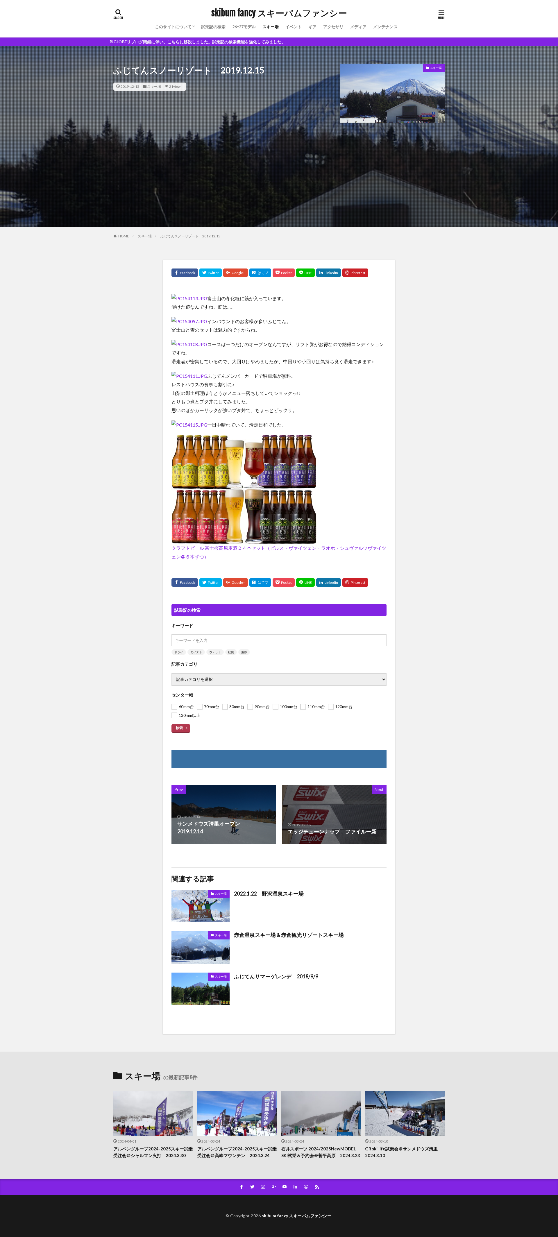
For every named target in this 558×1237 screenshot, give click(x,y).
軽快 (231, 652)
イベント (293, 26)
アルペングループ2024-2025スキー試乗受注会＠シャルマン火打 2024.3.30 (153, 1152)
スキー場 (270, 26)
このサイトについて (173, 26)
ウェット (215, 652)
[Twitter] (210, 272)
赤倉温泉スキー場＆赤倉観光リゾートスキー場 (289, 935)
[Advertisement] (279, 186)
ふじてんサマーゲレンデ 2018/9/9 (276, 976)
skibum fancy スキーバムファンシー (279, 13)
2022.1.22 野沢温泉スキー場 (269, 893)
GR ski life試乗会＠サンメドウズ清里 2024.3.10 (403, 1152)
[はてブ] (260, 272)
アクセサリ (333, 26)
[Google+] (235, 272)
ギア (312, 26)
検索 (179, 728)
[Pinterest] (355, 272)
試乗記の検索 (213, 26)
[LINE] (305, 272)
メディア (358, 26)
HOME (123, 236)
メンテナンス (385, 26)
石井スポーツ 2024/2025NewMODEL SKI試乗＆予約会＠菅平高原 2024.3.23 (320, 1152)
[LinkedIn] (328, 272)
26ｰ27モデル (244, 26)
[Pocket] (284, 272)
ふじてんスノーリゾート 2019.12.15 (190, 236)
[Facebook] (184, 272)
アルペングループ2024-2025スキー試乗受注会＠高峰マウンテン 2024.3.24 (237, 1152)
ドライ (178, 652)
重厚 (244, 652)
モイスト (196, 652)
